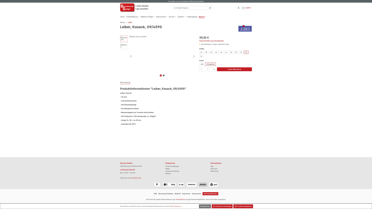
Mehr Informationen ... (176, 206)
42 (216, 52)
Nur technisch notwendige (222, 206)
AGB (212, 166)
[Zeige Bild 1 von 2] (161, 75)
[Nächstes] (193, 56)
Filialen (167, 169)
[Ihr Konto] (238, 8)
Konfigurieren (205, 206)
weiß (202, 64)
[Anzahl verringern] (201, 69)
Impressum (214, 169)
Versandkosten (180, 199)
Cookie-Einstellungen (172, 166)
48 (231, 52)
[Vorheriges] (130, 56)
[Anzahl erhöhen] (214, 69)
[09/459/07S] (162, 56)
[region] (157, 56)
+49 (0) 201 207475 (127, 170)
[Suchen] (210, 8)
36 (201, 52)
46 (226, 52)
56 (201, 56)
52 (241, 52)
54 (246, 52)
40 (211, 52)
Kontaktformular (136, 178)
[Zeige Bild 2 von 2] (163, 75)
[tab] (125, 82)
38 (206, 52)
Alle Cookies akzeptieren (243, 206)
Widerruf (168, 173)
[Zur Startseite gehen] (134, 7)
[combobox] (190, 8)
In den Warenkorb (234, 69)
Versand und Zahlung (172, 171)
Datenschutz (214, 171)
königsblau (210, 64)
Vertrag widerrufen (210, 193)
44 (221, 52)
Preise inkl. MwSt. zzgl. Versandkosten (211, 41)
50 (236, 52)
